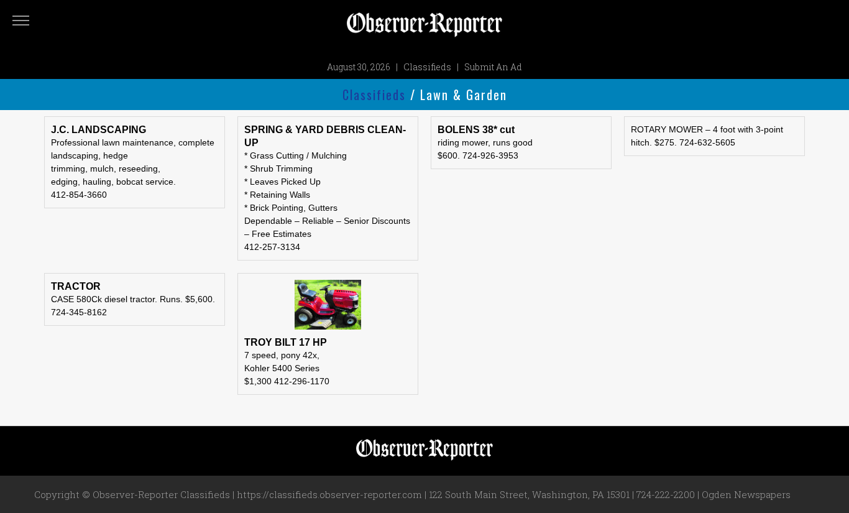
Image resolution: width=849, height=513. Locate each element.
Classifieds (427, 67)
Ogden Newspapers (746, 494)
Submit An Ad (493, 67)
